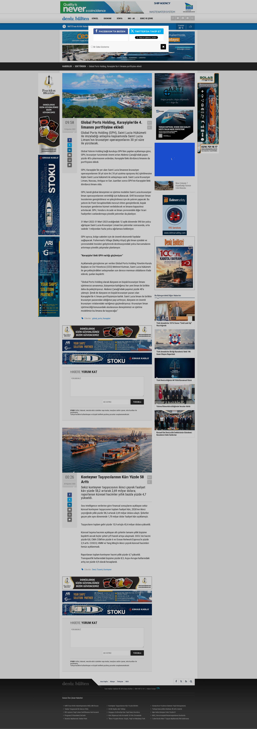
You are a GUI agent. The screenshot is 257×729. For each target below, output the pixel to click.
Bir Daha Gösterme (101, 47)
